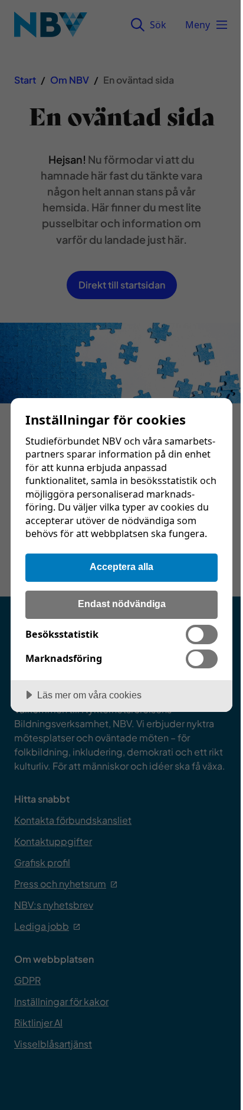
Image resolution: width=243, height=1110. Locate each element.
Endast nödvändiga (122, 603)
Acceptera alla (121, 566)
